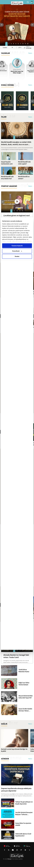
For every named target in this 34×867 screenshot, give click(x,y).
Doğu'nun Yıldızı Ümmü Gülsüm (24, 684)
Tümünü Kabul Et (17, 245)
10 (27, 44)
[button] (2, 25)
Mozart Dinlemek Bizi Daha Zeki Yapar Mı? (26, 697)
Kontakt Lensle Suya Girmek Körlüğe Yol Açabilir (14, 750)
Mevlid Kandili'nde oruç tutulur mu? (7, 178)
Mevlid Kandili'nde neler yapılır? (24, 163)
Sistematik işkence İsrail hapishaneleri (23, 835)
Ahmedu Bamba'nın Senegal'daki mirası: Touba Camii (16, 656)
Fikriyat (9, 859)
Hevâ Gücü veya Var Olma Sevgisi (17, 72)
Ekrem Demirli (17, 69)
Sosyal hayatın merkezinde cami (7, 163)
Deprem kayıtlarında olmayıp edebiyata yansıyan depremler (16, 789)
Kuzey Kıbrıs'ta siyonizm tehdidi (23, 824)
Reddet (17, 256)
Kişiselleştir (16, 251)
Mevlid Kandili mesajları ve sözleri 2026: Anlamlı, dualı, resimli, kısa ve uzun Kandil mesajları (16, 143)
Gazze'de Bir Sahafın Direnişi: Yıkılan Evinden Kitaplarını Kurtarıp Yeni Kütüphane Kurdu (25, 710)
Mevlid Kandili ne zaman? (24, 178)
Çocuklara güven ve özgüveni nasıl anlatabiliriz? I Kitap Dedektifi (16, 216)
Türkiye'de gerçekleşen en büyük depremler (24, 803)
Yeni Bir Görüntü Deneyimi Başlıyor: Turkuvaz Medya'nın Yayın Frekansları (23, 814)
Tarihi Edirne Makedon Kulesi (24, 671)
